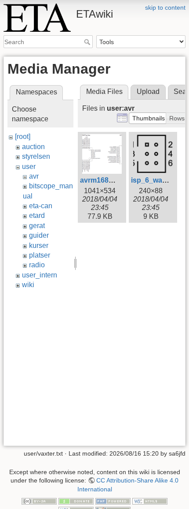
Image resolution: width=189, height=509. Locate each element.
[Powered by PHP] (113, 501)
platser (39, 255)
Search (88, 42)
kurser (38, 245)
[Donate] (76, 501)
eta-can (40, 206)
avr (34, 176)
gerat (37, 225)
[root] (22, 136)
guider (39, 235)
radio (37, 265)
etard (37, 215)
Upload (148, 91)
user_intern (39, 275)
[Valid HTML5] (149, 501)
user (29, 166)
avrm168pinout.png (112, 180)
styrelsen (36, 156)
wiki (28, 284)
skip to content (165, 7)
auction (33, 146)
